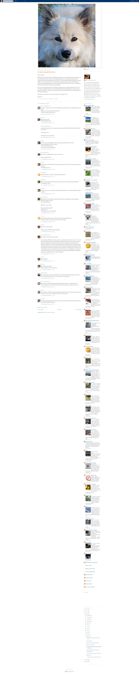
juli (87, 624)
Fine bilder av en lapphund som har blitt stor (95, 384)
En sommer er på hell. (95, 130)
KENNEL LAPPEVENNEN (91, 146)
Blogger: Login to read (90, 568)
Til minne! (93, 336)
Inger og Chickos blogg (90, 571)
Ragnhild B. (43, 272)
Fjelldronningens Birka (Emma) (92, 170)
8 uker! (92, 519)
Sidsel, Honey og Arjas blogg (91, 562)
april (88, 630)
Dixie (42, 298)
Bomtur (92, 106)
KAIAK (42, 179)
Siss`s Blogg (87, 298)
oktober (88, 619)
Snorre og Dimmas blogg (90, 242)
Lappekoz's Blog (88, 441)
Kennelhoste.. (93, 485)
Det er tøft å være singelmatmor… (94, 244)
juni (87, 626)
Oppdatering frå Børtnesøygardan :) (94, 464)
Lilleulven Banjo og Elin (90, 429)
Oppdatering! (93, 182)
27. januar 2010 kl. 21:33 (48, 261)
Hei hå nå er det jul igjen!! (95, 310)
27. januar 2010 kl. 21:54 (48, 269)
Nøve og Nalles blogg (89, 105)
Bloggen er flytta (88, 141)
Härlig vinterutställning (89, 442)
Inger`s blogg (43, 197)
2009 (86, 659)
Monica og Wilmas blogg (90, 462)
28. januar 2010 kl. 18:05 (48, 304)
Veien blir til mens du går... (90, 475)
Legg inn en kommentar (42, 307)
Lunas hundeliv (88, 263)
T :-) (42, 216)
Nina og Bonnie (44, 152)
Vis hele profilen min (89, 99)
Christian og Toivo (89, 287)
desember (89, 615)
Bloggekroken (88, 335)
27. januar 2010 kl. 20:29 (48, 231)
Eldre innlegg (78, 309)
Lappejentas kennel (89, 518)
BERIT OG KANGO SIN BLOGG (92, 370)
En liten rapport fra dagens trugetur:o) (93, 653)
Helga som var (93, 215)
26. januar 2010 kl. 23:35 (48, 122)
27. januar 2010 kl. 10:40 (48, 169)
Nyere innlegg (40, 309)
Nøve (42, 117)
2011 (86, 612)
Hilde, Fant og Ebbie (45, 126)
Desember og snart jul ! (95, 299)
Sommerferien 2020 (94, 160)
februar (88, 634)
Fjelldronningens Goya (90, 382)
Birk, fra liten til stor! (89, 227)
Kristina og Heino (89, 192)
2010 (86, 613)
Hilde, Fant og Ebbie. (89, 140)
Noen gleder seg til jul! (89, 228)
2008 (86, 661)
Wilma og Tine (88, 565)
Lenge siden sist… (94, 288)
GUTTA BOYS (88, 405)
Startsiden (59, 309)
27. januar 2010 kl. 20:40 (48, 253)
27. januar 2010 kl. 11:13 (48, 176)
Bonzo (86, 450)
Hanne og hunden (89, 577)
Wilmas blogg (88, 357)
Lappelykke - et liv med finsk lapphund (91, 180)
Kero (86, 506)
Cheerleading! (93, 496)
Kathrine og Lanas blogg (90, 484)
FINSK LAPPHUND (89, 276)
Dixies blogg (88, 394)
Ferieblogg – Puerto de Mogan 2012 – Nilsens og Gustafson (95, 372)
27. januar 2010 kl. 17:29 (48, 193)
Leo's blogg (87, 231)
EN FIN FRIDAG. (94, 277)
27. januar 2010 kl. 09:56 (48, 159)
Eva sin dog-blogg (89, 346)
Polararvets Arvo (89, 553)
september (89, 621)
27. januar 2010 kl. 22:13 (48, 278)
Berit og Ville (88, 580)
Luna (42, 290)
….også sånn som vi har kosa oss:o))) (93, 657)
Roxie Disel (87, 309)
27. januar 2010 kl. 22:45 (48, 286)
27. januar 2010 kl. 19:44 (48, 221)
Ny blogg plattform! (94, 232)
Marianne (43, 172)
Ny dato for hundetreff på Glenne (46, 72)
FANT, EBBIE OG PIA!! (90, 128)
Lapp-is (87, 116)
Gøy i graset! (93, 171)
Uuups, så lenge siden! (95, 395)
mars (88, 632)
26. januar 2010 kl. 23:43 (48, 137)
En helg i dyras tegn (90, 644)
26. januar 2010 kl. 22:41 (48, 114)
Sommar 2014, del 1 (94, 193)
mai (87, 628)
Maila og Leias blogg (89, 254)
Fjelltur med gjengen (94, 451)
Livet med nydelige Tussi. (90, 418)
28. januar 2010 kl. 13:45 (48, 295)
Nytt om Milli (89, 641)
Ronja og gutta (93, 347)
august (88, 623)
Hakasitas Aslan (88, 214)
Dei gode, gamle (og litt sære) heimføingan (95, 407)
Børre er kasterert (94, 543)
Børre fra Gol (88, 542)
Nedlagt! (92, 476)
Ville (42, 162)
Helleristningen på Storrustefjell (94, 118)
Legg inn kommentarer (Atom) (49, 312)
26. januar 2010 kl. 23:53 (48, 149)
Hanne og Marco (88, 583)
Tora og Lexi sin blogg (90, 587)
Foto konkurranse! (89, 574)
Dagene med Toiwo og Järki (91, 530)
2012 (86, 610)
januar (88, 636)
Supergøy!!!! (88, 655)
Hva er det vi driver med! (90, 158)
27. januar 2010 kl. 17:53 (48, 213)
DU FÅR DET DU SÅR (95, 323)
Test (92, 255)
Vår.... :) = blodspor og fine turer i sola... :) (95, 359)
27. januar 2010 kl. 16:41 (48, 185)
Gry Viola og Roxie (45, 105)
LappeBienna (88, 495)
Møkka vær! (93, 204)
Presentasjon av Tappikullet (93, 148)
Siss (41, 140)
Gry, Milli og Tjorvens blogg (69, 6)
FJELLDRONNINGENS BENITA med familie (92, 321)
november (89, 617)
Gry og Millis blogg (45, 235)
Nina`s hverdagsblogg (89, 203)
